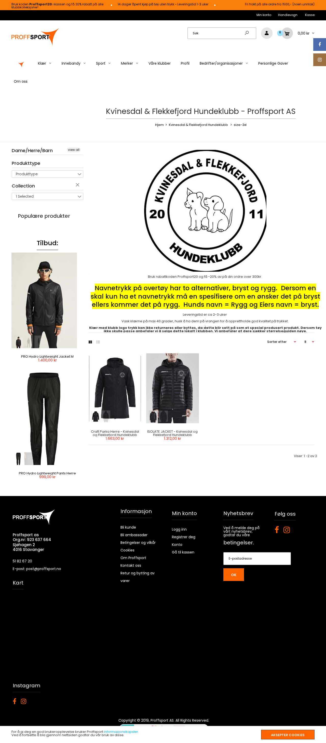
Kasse (310, 15)
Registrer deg (183, 537)
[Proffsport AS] (35, 45)
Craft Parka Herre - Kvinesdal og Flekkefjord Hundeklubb (115, 433)
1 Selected (25, 196)
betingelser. (238, 542)
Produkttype (26, 163)
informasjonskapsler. (121, 731)
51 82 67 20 (22, 561)
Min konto (263, 15)
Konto (177, 544)
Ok (233, 574)
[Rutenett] (90, 342)
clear (78, 185)
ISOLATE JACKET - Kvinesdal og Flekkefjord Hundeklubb (172, 433)
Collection (23, 186)
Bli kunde (128, 527)
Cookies (127, 550)
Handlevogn (287, 15)
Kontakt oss (130, 565)
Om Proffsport (133, 557)
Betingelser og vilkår (138, 542)
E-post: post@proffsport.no (37, 568)
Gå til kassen (183, 552)
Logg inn (179, 529)
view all (73, 150)
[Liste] (98, 342)
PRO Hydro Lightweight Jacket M (47, 356)
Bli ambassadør (133, 534)
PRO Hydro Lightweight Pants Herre (47, 473)
